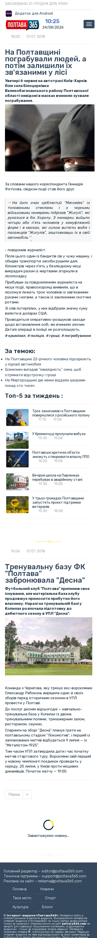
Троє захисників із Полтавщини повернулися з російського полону (61, 413)
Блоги (47, 907)
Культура (20, 907)
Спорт (50, 898)
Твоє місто (22, 898)
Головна (20, 889)
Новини (47, 889)
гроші (53, 335)
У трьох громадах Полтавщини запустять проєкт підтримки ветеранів (58, 502)
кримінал (16, 335)
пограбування (77, 335)
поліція (37, 335)
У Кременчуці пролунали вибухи (59, 434)
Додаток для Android (34, 13)
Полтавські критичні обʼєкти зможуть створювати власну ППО (60, 454)
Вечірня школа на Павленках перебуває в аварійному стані (57, 477)
